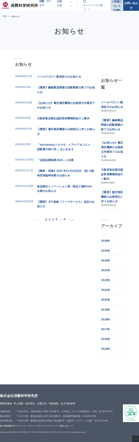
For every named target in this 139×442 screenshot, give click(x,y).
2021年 (105, 289)
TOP (5, 16)
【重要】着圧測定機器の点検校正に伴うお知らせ (112, 199)
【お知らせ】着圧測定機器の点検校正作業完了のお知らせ (112, 151)
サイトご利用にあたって (62, 426)
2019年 (105, 309)
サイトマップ (44, 426)
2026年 (105, 240)
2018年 (105, 319)
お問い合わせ (131, 5)
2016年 (105, 339)
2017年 (105, 329)
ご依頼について (116, 5)
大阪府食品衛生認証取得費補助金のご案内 (112, 176)
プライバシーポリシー (26, 426)
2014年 (105, 348)
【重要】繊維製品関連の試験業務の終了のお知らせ (112, 127)
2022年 (105, 280)
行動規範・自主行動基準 (62, 403)
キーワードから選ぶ (93, 7)
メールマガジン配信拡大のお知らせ (112, 106)
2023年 (105, 270)
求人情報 (18, 403)
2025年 (105, 250)
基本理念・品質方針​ (36, 403)
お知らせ (15, 16)
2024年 (105, 260)
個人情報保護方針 (7, 426)
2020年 (105, 299)
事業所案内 (6, 403)
